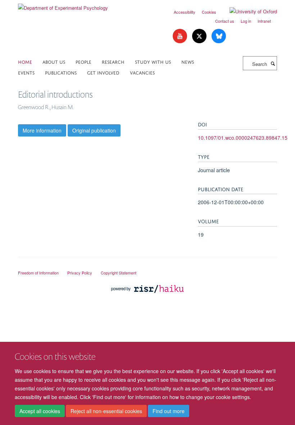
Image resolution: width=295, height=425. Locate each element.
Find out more (169, 411)
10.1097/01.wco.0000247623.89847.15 (242, 137)
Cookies (209, 12)
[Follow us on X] (200, 36)
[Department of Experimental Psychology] (63, 5)
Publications (61, 72)
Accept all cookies (39, 411)
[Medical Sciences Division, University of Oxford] (147, 266)
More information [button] (42, 130)
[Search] (273, 63)
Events (26, 72)
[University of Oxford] (248, 11)
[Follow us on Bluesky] (219, 36)
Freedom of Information (38, 273)
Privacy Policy (79, 273)
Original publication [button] (94, 130)
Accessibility (184, 12)
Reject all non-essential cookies (106, 411)
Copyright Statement (118, 273)
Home (25, 61)
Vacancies (142, 72)
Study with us (153, 61)
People (83, 61)
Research (113, 61)
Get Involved (103, 72)
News (187, 61)
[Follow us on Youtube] (181, 36)
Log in (246, 21)
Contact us (224, 21)
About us (53, 61)
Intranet (264, 21)
